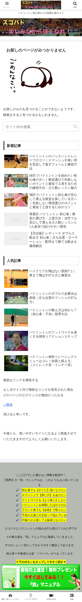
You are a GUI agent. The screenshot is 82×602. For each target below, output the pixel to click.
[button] (75, 126)
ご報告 (8, 404)
